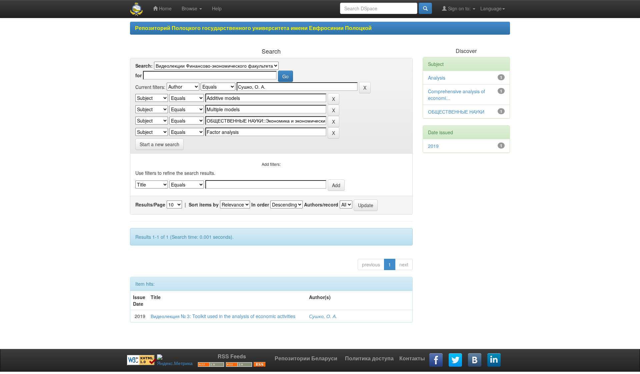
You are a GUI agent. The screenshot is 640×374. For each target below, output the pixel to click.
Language (491, 8)
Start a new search (159, 144)
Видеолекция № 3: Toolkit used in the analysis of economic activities (223, 316)
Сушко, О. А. (323, 316)
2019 (433, 146)
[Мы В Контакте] (475, 360)
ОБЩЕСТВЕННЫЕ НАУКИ (456, 111)
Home (165, 8)
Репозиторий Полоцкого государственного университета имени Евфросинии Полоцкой (253, 28)
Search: (144, 65)
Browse (190, 8)
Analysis (436, 77)
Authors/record (321, 204)
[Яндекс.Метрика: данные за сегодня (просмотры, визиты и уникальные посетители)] (175, 360)
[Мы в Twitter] (456, 360)
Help (217, 8)
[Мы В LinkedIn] (494, 360)
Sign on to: (459, 8)
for (138, 75)
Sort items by (204, 204)
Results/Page (150, 204)
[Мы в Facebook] (436, 360)
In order (260, 204)
